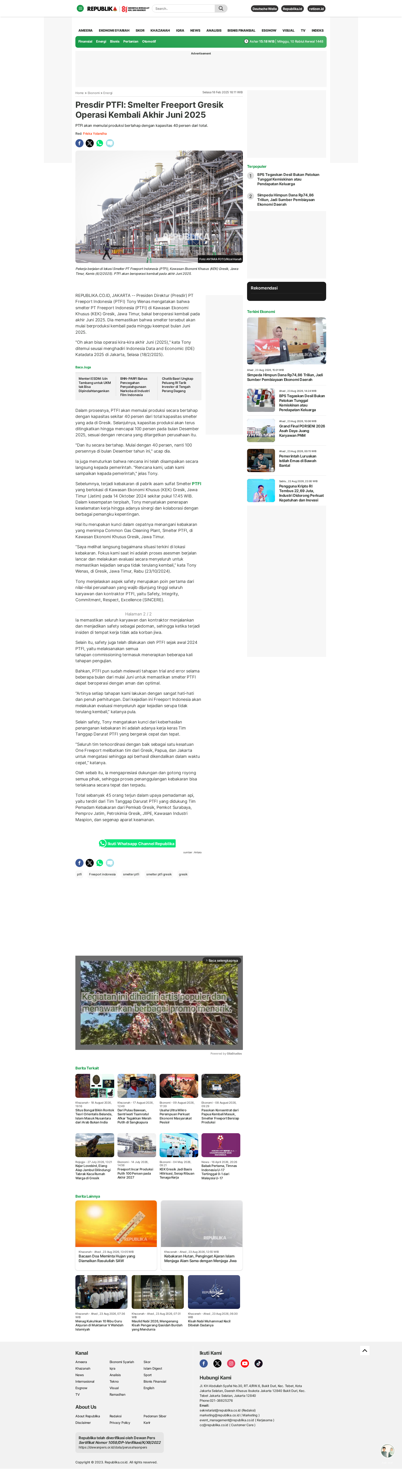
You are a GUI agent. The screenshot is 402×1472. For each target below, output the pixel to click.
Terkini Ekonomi (261, 311)
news (195, 30)
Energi (101, 41)
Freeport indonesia (102, 874)
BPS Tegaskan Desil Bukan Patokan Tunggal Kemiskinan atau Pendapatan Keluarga (288, 179)
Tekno (114, 1381)
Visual (114, 1388)
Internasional (84, 1381)
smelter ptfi (131, 874)
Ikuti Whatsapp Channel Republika (141, 843)
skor (140, 30)
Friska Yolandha (95, 133)
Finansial (85, 41)
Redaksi (116, 1416)
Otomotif (149, 41)
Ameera (81, 1362)
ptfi (79, 874)
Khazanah (82, 1368)
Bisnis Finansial (241, 30)
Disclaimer (83, 1423)
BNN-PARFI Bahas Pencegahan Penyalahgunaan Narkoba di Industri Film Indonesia (135, 386)
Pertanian (130, 41)
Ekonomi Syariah (114, 30)
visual (288, 30)
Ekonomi (94, 93)
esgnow (269, 30)
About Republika (87, 1416)
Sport (148, 1375)
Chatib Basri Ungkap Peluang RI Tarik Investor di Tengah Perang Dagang (177, 384)
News (79, 1375)
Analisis (115, 1375)
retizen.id (316, 9)
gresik (183, 874)
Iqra (112, 1368)
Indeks (318, 30)
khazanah (160, 30)
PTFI (196, 483)
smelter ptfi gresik (158, 874)
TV (303, 30)
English (149, 1388)
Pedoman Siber (155, 1416)
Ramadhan (117, 1394)
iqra (180, 30)
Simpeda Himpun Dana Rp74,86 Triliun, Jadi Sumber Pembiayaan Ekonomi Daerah (286, 200)
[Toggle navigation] (80, 8)
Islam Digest (153, 1368)
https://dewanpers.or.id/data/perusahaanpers (113, 1447)
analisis (213, 30)
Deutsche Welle (265, 9)
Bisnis (115, 41)
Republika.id (292, 9)
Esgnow (81, 1388)
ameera (85, 30)
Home (79, 93)
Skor (147, 1362)
